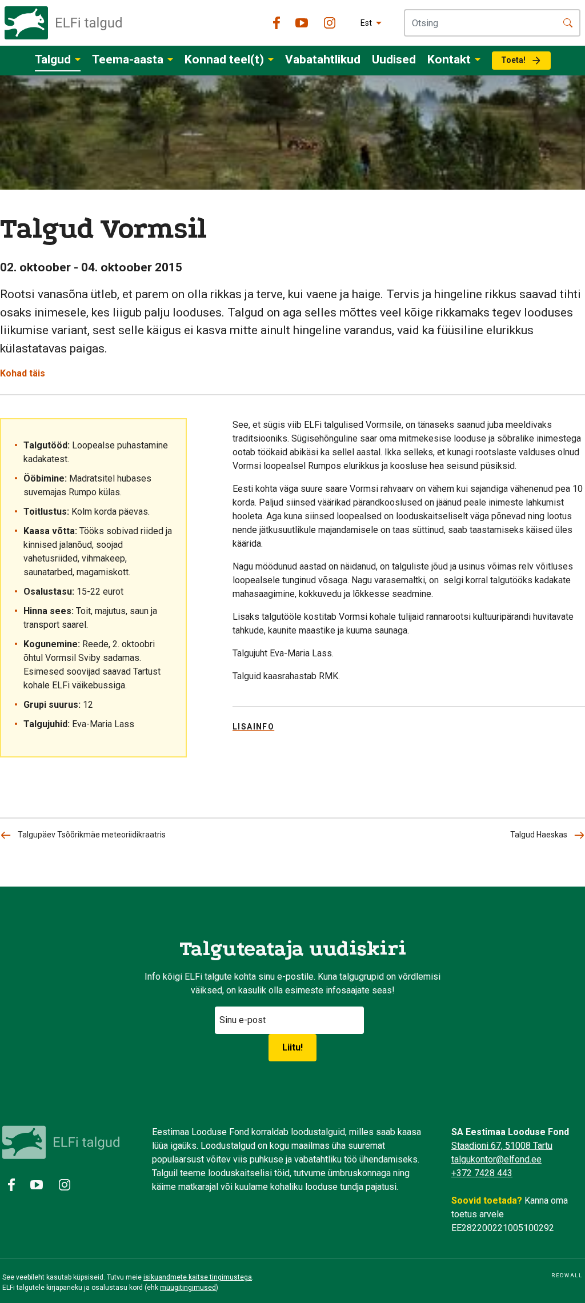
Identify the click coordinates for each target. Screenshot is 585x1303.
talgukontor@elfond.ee (496, 1159)
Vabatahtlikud (322, 59)
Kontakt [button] (449, 59)
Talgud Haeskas (538, 834)
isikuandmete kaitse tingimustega (197, 1277)
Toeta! (513, 60)
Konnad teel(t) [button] (224, 59)
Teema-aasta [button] (127, 59)
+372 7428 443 (481, 1173)
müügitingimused (188, 1288)
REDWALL (567, 1275)
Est (366, 22)
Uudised (394, 59)
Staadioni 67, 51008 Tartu (501, 1145)
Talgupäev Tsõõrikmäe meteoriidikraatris (92, 834)
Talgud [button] (53, 59)
